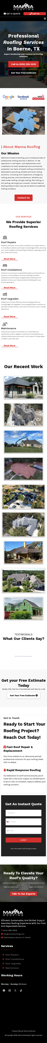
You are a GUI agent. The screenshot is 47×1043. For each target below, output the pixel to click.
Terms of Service (29, 1031)
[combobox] (8, 821)
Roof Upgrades (13, 963)
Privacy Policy (17, 1031)
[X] (15, 990)
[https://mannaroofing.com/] (23, 6)
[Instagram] (9, 990)
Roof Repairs (12, 954)
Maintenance (12, 968)
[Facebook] (4, 990)
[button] (45, 19)
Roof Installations (14, 959)
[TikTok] (21, 990)
